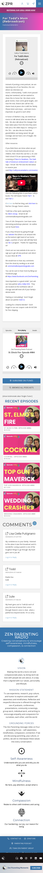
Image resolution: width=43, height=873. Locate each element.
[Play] (22, 72)
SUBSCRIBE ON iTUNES (22, 380)
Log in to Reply (11, 557)
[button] (39, 3)
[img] (21, 63)
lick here (10, 203)
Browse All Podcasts (23, 387)
